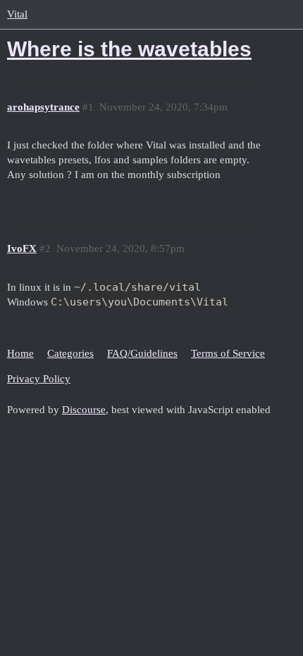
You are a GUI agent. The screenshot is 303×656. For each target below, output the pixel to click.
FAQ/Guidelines (142, 353)
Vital (17, 14)
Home (20, 353)
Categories (70, 353)
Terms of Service (228, 353)
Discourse (84, 409)
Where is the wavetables (129, 49)
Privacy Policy (38, 378)
